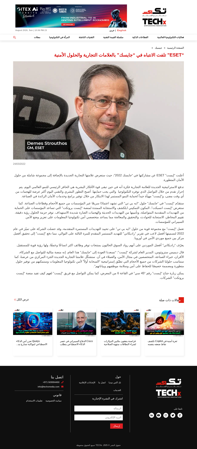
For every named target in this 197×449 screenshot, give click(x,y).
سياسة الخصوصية (54, 400)
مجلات (37, 37)
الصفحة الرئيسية (175, 48)
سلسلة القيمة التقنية (113, 37)
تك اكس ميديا (115, 382)
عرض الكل (23, 299)
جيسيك (158, 48)
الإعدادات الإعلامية (87, 382)
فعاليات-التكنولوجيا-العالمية (170, 37)
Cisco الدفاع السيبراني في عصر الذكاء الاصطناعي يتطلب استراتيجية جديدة (76, 343)
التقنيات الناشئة (86, 37)
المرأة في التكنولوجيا (59, 37)
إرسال (116, 426)
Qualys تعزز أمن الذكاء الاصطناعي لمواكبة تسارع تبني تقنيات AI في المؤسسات (31, 343)
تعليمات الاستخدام (34, 400)
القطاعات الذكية (140, 37)
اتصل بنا (102, 382)
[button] (14, 37)
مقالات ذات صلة (170, 300)
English (121, 30)
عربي (111, 30)
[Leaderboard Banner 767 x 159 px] (71, 16)
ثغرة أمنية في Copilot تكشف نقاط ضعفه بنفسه (162, 343)
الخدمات (117, 390)
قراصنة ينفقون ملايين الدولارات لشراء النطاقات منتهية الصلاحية (120, 343)
